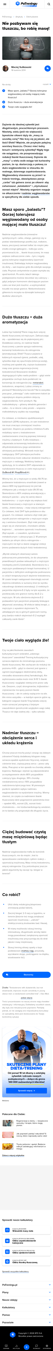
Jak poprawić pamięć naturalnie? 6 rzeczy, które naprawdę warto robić (31, 1135)
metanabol (38, 382)
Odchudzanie (32, 17)
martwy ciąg (27, 950)
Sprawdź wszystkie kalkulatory (15, 1271)
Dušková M (8, 472)
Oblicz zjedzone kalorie (23, 1252)
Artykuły (19, 17)
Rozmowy (36, 1348)
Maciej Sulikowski (21, 67)
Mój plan (16, 1348)
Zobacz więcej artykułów (13, 1155)
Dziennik (6, 1348)
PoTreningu (7, 17)
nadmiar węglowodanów (36, 193)
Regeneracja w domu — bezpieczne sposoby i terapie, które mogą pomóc (32, 1123)
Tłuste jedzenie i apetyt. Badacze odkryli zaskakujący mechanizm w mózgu (31, 1146)
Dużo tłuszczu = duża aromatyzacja (25, 102)
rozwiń (46, 84)
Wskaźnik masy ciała (22, 1230)
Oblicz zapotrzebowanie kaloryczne (24, 1241)
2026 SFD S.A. (36, 1333)
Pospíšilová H (22, 472)
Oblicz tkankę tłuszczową (24, 1261)
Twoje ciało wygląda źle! (20, 107)
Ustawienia (47, 1348)
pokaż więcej (26, 998)
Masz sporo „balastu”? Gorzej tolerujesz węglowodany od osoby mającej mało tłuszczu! (27, 94)
